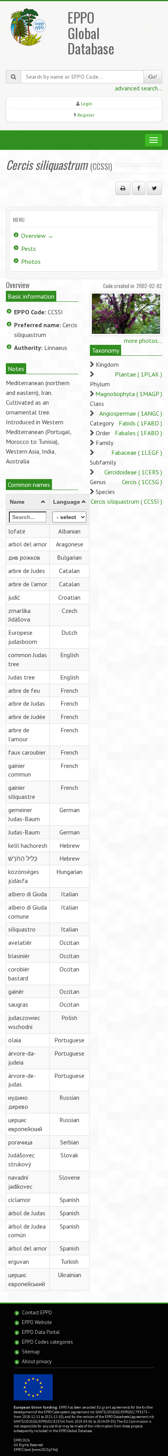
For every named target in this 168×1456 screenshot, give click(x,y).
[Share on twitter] (154, 188)
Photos (31, 261)
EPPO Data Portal (41, 1332)
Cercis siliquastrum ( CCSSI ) (126, 501)
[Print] (122, 188)
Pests (28, 248)
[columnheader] (28, 502)
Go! (152, 76)
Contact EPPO (37, 1312)
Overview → (37, 236)
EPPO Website (37, 1322)
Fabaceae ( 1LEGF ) (136, 452)
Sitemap (31, 1351)
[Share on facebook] (138, 188)
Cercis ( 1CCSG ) (142, 482)
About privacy (37, 1361)
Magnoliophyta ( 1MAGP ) (128, 394)
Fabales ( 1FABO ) (138, 433)
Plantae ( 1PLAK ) (138, 374)
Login (86, 103)
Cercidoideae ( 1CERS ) (133, 472)
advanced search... (138, 88)
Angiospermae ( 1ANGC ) (130, 413)
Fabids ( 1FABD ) (140, 423)
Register (86, 115)
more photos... (143, 340)
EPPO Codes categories (47, 1342)
